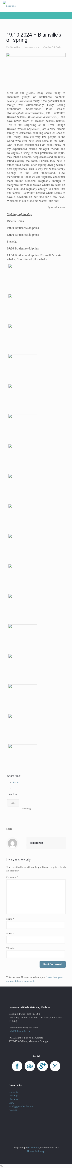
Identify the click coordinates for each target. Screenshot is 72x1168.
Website (10, 948)
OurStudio (33, 1147)
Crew (11, 1102)
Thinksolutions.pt (36, 1151)
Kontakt (13, 1110)
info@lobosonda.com (20, 1031)
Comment (12, 877)
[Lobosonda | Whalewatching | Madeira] (9, 5)
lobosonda (30, 47)
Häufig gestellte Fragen (21, 1106)
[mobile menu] (67, 5)
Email (10, 933)
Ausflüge (13, 1095)
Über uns (13, 1099)
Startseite (13, 1091)
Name (10, 918)
